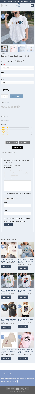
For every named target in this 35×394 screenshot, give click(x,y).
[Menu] (2, 5)
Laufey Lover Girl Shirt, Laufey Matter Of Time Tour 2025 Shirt (8, 320)
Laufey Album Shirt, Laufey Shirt (25, 290)
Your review (8, 179)
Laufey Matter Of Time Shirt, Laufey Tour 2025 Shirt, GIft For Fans (25, 261)
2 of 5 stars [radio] (15, 170)
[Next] (30, 28)
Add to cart (16, 96)
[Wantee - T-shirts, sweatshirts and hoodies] (18, 5)
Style (3, 65)
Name (6, 202)
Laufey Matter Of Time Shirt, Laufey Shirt (25, 319)
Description (5, 120)
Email (6, 210)
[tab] (17, 116)
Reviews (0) (4, 116)
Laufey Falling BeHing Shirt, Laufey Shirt (8, 290)
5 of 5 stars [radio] (8, 175)
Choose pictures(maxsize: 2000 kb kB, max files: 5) (17, 194)
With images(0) (12, 142)
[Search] (6, 5)
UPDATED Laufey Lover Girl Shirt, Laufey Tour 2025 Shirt (8, 260)
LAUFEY (3, 53)
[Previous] (4, 28)
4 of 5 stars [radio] (19, 173)
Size (2, 72)
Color (3, 79)
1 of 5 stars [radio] (6, 170)
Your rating (7, 167)
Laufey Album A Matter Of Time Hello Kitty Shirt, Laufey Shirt (25, 351)
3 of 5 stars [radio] (8, 173)
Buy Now (6, 266)
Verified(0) (25, 142)
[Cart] (32, 5)
